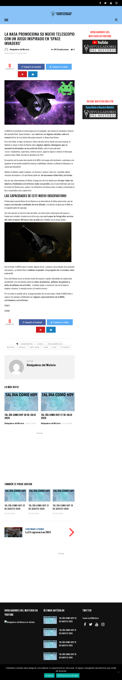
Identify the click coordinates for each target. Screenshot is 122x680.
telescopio (65, 347)
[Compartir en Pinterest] (22, 74)
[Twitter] (90, 624)
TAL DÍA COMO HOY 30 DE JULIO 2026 (20, 416)
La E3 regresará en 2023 (38, 532)
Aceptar (49, 675)
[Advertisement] (39, 457)
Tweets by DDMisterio (90, 618)
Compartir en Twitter (60, 66)
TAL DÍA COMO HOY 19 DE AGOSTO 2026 (63, 507)
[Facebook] (85, 624)
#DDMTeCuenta (27, 344)
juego (46, 347)
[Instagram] (116, 3)
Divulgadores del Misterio (19, 49)
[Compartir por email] (32, 74)
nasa (55, 347)
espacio (22, 347)
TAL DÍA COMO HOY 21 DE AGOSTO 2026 (39, 507)
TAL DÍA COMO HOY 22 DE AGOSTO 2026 (14, 507)
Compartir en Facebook (32, 66)
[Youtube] (111, 3)
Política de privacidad (68, 675)
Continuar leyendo (34, 529)
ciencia (40, 344)
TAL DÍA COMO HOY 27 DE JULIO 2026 (56, 416)
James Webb (34, 347)
